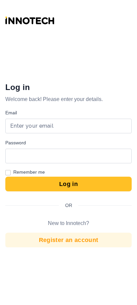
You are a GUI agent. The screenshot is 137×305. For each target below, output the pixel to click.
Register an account (68, 240)
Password (15, 142)
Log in (68, 184)
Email (11, 112)
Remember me (29, 172)
